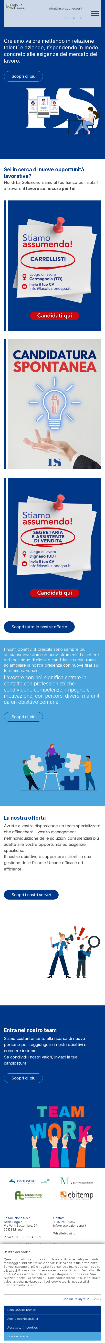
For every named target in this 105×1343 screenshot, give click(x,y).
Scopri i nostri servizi (31, 894)
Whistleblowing (64, 1233)
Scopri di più (23, 76)
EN (73, 18)
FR (80, 18)
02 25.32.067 (66, 1222)
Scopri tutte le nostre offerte (39, 626)
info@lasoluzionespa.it (65, 8)
